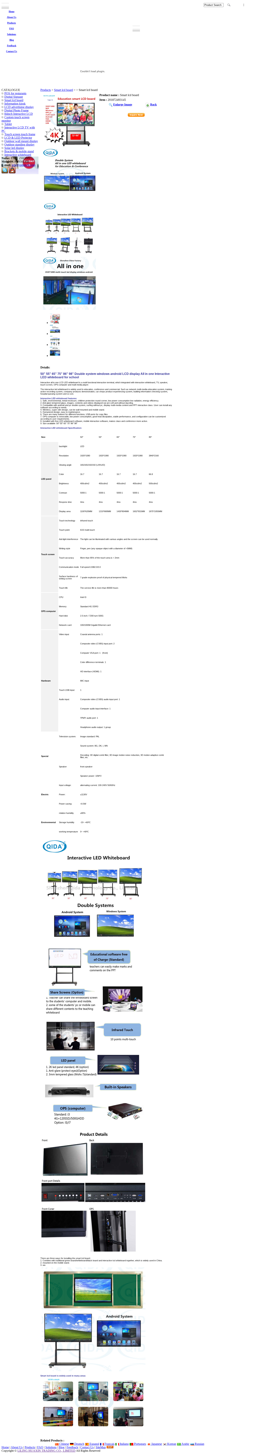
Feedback (72, 1447)
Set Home (251, 4)
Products (45, 90)
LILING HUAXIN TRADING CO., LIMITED (46, 1450)
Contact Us (87, 1447)
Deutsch (79, 1443)
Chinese (64, 1443)
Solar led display (14, 148)
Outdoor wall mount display (21, 141)
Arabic (185, 1443)
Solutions (51, 1447)
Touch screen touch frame (19, 134)
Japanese (156, 1443)
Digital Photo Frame (16, 110)
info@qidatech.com (23, 165)
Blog (61, 1447)
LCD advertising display (19, 107)
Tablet (8, 124)
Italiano (124, 1443)
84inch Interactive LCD (18, 113)
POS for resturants (15, 93)
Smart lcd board (63, 90)
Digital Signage (13, 96)
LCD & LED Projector (18, 137)
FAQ (40, 1447)
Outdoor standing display (19, 144)
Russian (199, 1443)
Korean (171, 1443)
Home (5, 1447)
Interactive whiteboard (17, 154)
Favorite (237, 4)
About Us (17, 1447)
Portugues (139, 1443)
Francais (109, 1443)
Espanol (94, 1443)
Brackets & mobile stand (19, 151)
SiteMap (101, 1447)
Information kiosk (15, 103)
